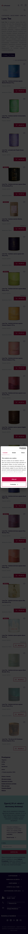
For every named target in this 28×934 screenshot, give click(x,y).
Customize (13, 484)
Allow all (14, 479)
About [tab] (23, 452)
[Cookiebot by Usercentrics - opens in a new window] (19, 448)
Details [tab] (14, 452)
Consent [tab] (5, 452)
